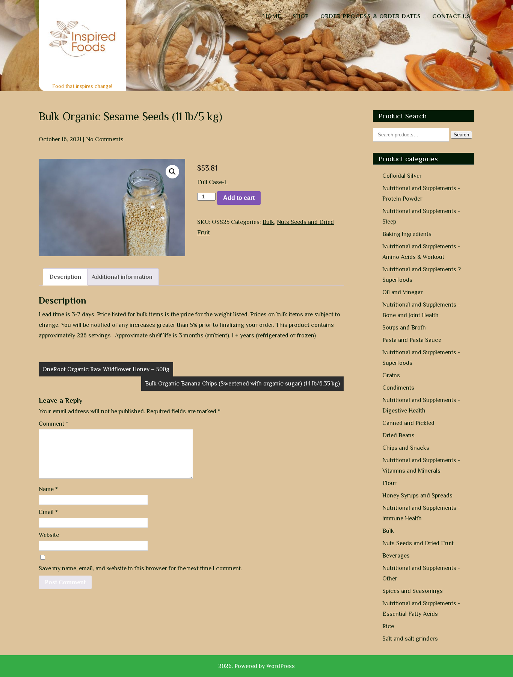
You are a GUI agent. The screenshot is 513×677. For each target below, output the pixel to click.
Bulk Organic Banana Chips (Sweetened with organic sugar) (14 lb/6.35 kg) (242, 383)
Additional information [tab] (122, 277)
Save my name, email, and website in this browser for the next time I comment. (140, 568)
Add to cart (239, 198)
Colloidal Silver (402, 175)
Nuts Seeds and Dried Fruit (418, 543)
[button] (172, 171)
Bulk (268, 222)
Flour (389, 483)
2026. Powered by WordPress (256, 666)
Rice (388, 626)
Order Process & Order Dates (370, 16)
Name (48, 489)
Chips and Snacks (405, 447)
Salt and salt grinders (410, 638)
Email (48, 512)
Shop (301, 16)
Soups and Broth (404, 327)
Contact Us (451, 16)
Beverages (396, 555)
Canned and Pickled (408, 423)
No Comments (105, 139)
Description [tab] (65, 277)
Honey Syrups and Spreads (417, 495)
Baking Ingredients (407, 234)
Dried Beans (398, 435)
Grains (391, 375)
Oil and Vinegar (402, 292)
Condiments (398, 387)
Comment (53, 423)
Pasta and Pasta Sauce (411, 340)
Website (49, 535)
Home (272, 16)
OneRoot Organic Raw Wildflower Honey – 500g (105, 369)
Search (461, 135)
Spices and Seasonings (412, 591)
